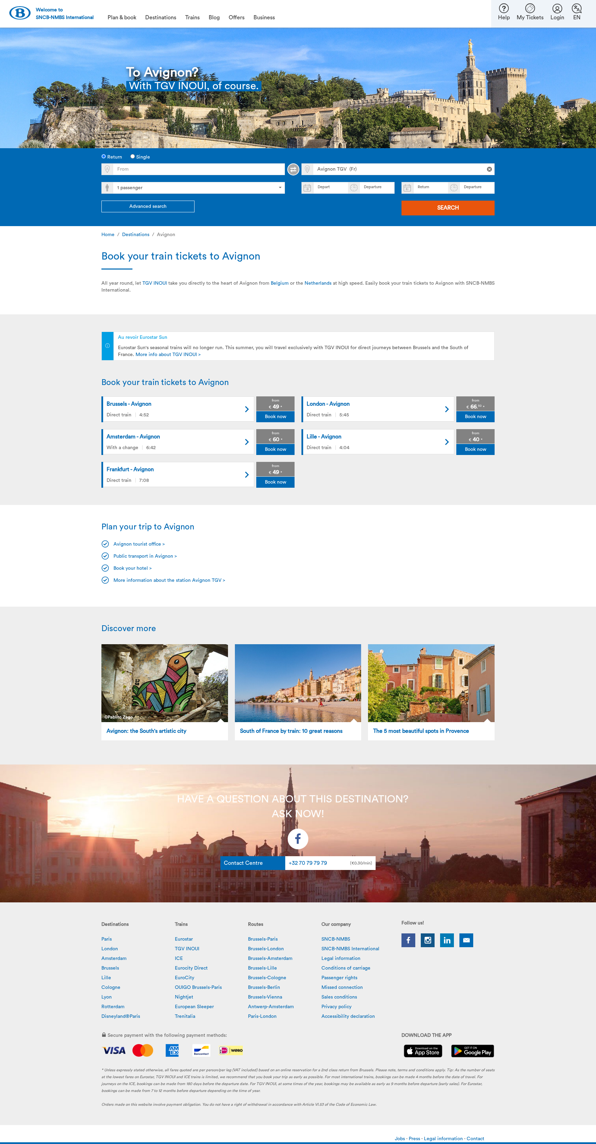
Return (114, 157)
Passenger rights (339, 977)
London (109, 948)
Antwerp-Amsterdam (271, 1006)
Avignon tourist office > (139, 544)
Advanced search (148, 206)
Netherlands (318, 283)
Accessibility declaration (348, 1016)
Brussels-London (266, 948)
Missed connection (342, 987)
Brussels (110, 968)
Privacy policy (336, 1006)
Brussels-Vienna (265, 997)
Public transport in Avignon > (145, 556)
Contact (475, 1138)
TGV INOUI (154, 283)
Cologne (110, 987)
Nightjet (184, 997)
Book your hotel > (132, 568)
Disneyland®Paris (120, 1016)
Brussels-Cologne (267, 977)
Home (108, 234)
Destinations (135, 234)
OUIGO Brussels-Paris (198, 987)
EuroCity (184, 977)
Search (448, 208)
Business (264, 17)
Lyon (106, 997)
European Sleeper (194, 1006)
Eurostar (184, 939)
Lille (106, 977)
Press (415, 1138)
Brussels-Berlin (264, 987)
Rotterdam (113, 1006)
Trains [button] (192, 17)
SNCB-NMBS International (350, 948)
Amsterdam (114, 958)
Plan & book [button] (122, 17)
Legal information (340, 958)
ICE (179, 958)
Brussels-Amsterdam (270, 958)
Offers (237, 17)
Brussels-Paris (263, 939)
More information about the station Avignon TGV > (169, 580)
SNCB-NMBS (335, 939)
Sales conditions (339, 997)
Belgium (280, 283)
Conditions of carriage (345, 968)
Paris (106, 939)
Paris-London (262, 1016)
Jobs (400, 1138)
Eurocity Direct (191, 968)
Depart (324, 187)
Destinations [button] (160, 17)
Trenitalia (185, 1016)
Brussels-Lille (262, 968)
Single (142, 157)
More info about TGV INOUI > (168, 354)
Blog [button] (214, 17)
